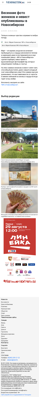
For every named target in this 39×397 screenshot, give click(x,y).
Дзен (2, 352)
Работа (3, 327)
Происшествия (5, 309)
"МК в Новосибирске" (9, 85)
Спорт (3, 313)
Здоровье (4, 338)
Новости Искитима (7, 304)
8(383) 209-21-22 (14, 358)
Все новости (5, 302)
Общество (4, 311)
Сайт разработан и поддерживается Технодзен (16, 394)
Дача (3, 336)
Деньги (3, 329)
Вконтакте (4, 348)
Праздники (4, 340)
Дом (2, 325)
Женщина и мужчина (7, 334)
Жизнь (3, 323)
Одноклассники (6, 350)
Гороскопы (4, 332)
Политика (4, 306)
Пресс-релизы (5, 315)
